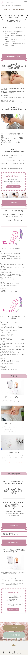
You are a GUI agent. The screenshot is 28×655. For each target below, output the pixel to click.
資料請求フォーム (13, 609)
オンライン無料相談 (14, 635)
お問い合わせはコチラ (13, 186)
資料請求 (14, 627)
